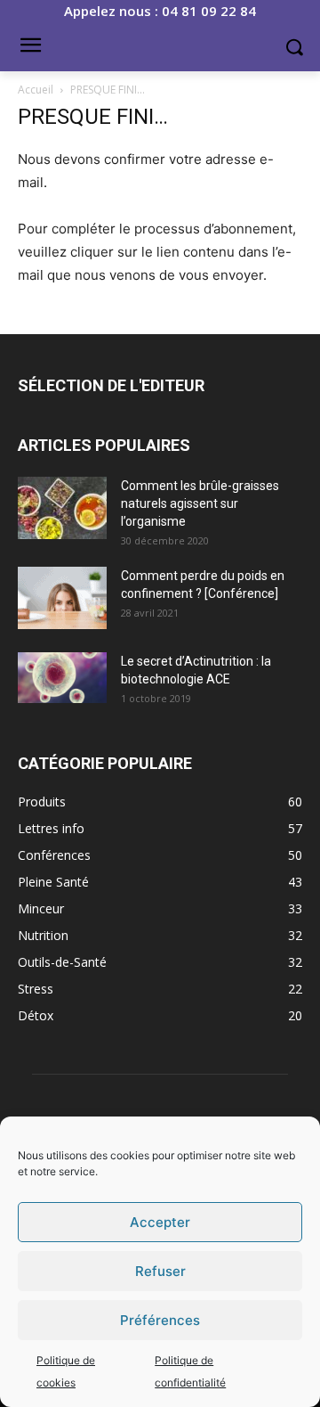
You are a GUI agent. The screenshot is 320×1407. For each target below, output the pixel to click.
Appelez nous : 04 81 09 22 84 (160, 11)
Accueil (35, 89)
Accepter (160, 1222)
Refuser (160, 1271)
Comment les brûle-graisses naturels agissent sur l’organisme (200, 503)
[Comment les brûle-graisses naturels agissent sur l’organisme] (62, 508)
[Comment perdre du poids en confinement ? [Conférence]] (62, 598)
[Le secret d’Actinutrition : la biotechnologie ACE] (62, 677)
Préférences (160, 1320)
